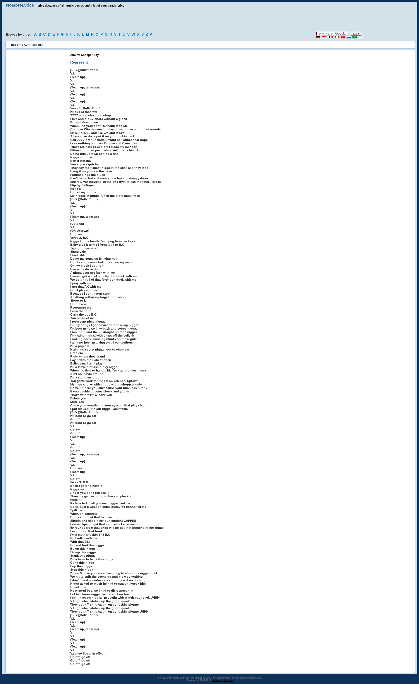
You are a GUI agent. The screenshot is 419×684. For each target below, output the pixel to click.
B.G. (24, 44)
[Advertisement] (209, 19)
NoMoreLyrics (20, 5)
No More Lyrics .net (222, 680)
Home (14, 44)
